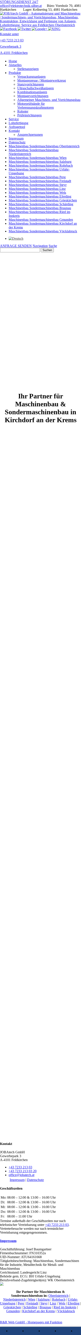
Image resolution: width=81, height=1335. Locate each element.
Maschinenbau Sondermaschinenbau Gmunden (41, 219)
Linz (53, 1303)
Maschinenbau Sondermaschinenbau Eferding (40, 196)
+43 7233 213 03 (20, 1167)
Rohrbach (58, 1299)
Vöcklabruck (66, 1311)
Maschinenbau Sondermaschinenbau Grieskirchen (43, 200)
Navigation (40, 246)
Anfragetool (17, 127)
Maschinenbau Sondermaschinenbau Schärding (41, 204)
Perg (21, 1303)
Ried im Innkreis (65, 1307)
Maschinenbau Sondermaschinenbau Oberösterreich (44, 146)
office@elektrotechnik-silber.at (21, 6)
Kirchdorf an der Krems (38, 1311)
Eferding (73, 1303)
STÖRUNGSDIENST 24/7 (19, 2)
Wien (31, 1299)
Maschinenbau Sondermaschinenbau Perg (37, 177)
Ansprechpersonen (30, 134)
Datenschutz (17, 142)
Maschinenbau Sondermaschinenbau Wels (37, 192)
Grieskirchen (12, 1307)
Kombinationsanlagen (32, 92)
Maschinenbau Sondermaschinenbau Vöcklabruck (43, 231)
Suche (53, 246)
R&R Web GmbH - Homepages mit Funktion (31, 1322)
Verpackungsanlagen (31, 76)
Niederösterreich (14, 1299)
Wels (62, 1303)
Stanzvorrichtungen (30, 84)
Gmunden (13, 1311)
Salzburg (44, 1299)
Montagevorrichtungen (32, 96)
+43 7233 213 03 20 (23, 1171)
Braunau (45, 1307)
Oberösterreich (58, 1295)
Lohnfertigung (18, 123)
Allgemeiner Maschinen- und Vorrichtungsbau (48, 100)
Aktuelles (15, 65)
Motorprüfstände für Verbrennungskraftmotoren (35, 105)
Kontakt (14, 131)
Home (13, 61)
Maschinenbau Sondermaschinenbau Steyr (38, 185)
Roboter (22, 111)
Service (14, 119)
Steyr (44, 1303)
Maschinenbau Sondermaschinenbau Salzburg (40, 161)
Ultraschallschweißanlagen (35, 88)
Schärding (30, 1307)
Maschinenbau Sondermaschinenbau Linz (37, 188)
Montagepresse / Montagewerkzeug (41, 80)
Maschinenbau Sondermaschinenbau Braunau (40, 208)
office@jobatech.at (21, 1175)
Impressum (16, 138)
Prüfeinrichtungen (29, 115)
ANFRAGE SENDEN (16, 246)
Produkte (15, 73)
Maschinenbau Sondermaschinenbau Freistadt (40, 181)
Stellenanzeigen (28, 69)
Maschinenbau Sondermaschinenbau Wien (38, 158)
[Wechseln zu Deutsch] (16, 238)
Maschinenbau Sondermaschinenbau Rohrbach (41, 165)
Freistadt (32, 1303)
